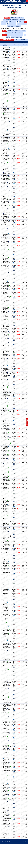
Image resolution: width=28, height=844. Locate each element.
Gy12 (12, 26)
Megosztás (22, 19)
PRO (12, 32)
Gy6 (25, 22)
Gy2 (7, 22)
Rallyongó (16, 32)
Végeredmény (15, 19)
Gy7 (10, 24)
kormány (8, 37)
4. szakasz (18, 26)
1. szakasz (14, 22)
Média (23, 30)
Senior (21, 32)
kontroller (13, 37)
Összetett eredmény (20, 39)
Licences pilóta (18, 30)
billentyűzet (19, 37)
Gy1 (4, 22)
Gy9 (15, 24)
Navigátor (8, 32)
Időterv (12, 17)
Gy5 (23, 22)
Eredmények (7, 17)
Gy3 (10, 22)
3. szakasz (19, 24)
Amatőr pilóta (11, 30)
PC (24, 35)
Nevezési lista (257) (19, 17)
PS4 (19, 35)
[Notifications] (27, 1)
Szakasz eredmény (7, 39)
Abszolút (5, 30)
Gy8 (12, 24)
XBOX (21, 35)
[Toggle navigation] (1, 1)
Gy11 (9, 26)
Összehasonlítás (7, 19)
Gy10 (25, 24)
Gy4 (20, 22)
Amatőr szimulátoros (12, 35)
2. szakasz (3, 24)
